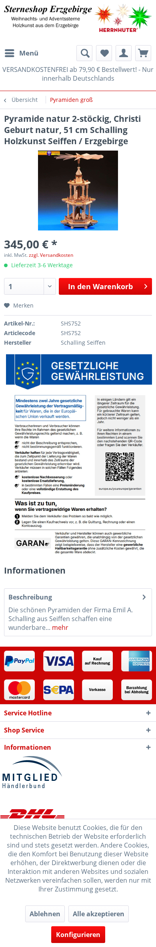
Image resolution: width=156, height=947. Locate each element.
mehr (59, 627)
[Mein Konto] (124, 53)
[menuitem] (21, 53)
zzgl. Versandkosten (51, 255)
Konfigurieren (78, 934)
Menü (28, 53)
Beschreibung (30, 597)
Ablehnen (45, 913)
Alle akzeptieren (98, 913)
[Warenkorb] (143, 53)
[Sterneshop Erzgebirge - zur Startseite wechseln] (78, 22)
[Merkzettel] (104, 53)
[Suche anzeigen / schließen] (84, 53)
